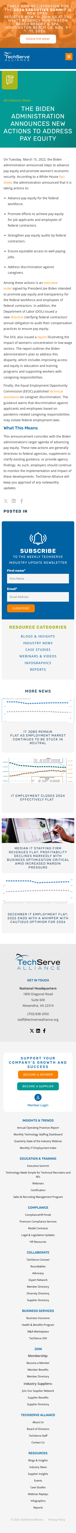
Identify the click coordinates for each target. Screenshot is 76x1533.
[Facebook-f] (21, 501)
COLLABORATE (38, 1252)
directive (17, 317)
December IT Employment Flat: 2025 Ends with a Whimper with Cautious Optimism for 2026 (38, 918)
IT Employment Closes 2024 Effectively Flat (38, 798)
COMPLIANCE (38, 1208)
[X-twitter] (6, 501)
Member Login (38, 1105)
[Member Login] (38, 1097)
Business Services (38, 1311)
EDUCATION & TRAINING (38, 1159)
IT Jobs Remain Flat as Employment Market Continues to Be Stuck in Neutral (38, 737)
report (42, 337)
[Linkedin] (13, 501)
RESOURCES (38, 1453)
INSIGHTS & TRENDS (38, 1120)
